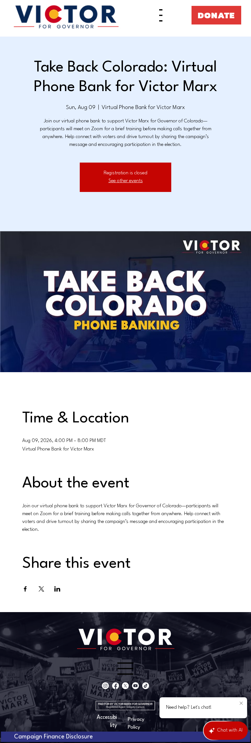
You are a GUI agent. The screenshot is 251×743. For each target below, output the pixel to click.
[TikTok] (145, 685)
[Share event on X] (41, 589)
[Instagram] (105, 685)
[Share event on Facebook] (25, 589)
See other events (126, 181)
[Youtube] (135, 685)
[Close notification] (241, 703)
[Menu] (160, 15)
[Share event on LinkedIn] (57, 589)
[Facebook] (115, 685)
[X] (125, 685)
